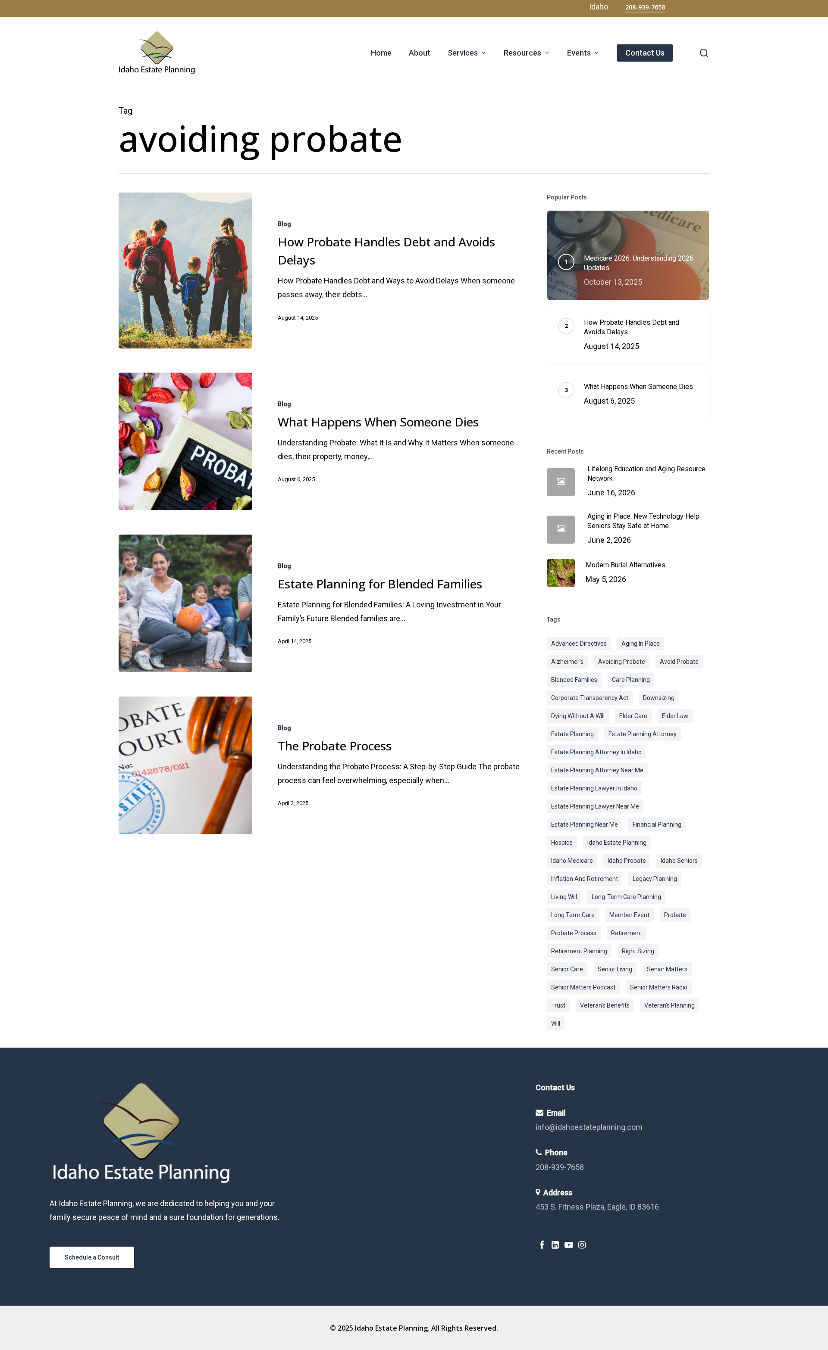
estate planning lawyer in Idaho (594, 788)
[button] (92, 1257)
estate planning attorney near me (597, 770)
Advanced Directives (579, 643)
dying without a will (578, 715)
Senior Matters (667, 969)
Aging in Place (640, 643)
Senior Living (615, 969)
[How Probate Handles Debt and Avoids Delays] (185, 270)
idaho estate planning (616, 842)
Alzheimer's (567, 661)
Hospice (562, 842)
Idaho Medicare (572, 860)
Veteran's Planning (669, 1005)
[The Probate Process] (185, 765)
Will (555, 1023)
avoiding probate (621, 661)
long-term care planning (626, 896)
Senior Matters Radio (658, 987)
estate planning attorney (642, 734)
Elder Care (633, 715)
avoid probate (679, 661)
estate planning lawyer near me (595, 806)
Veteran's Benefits (605, 1005)
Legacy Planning (655, 878)
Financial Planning (657, 824)
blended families (574, 679)
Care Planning (631, 679)
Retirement (626, 933)
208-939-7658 (560, 1167)
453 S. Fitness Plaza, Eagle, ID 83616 (597, 1206)
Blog (284, 224)
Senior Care (567, 969)
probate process (573, 933)
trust (558, 1005)
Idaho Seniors (679, 860)
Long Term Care (573, 914)
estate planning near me (584, 824)
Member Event (629, 914)
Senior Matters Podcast (583, 987)
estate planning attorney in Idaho (596, 752)
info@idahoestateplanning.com (589, 1127)
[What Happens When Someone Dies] (185, 441)
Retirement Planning (579, 951)
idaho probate (627, 860)
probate (675, 914)
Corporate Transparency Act (589, 697)
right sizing (638, 951)
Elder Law (675, 715)
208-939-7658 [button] (645, 7)
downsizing (658, 697)
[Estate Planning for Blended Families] (185, 603)
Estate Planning (572, 734)
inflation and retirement (584, 878)
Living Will (564, 896)
